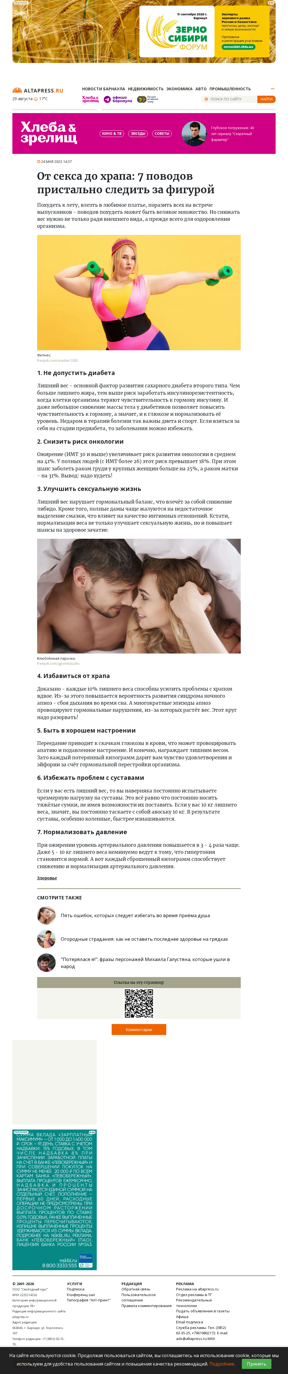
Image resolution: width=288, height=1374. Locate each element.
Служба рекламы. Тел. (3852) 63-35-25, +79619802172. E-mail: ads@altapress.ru (202, 1333)
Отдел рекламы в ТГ (194, 1294)
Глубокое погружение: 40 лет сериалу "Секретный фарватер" (232, 133)
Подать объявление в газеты (203, 1311)
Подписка (75, 1289)
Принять (256, 1364)
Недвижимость (146, 88)
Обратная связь (136, 1289)
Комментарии (139, 1029)
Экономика (179, 88)
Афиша (182, 1316)
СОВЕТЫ (162, 133)
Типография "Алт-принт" (89, 1300)
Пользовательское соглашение (139, 1297)
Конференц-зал (81, 1294)
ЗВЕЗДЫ (138, 133)
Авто (201, 88)
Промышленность (230, 88)
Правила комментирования (147, 1305)
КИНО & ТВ (112, 133)
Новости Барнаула (103, 88)
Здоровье (47, 878)
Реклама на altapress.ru (197, 1289)
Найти (267, 99)
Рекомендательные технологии (194, 1302)
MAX (211, 1338)
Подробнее (221, 1364)
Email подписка (189, 1321)
